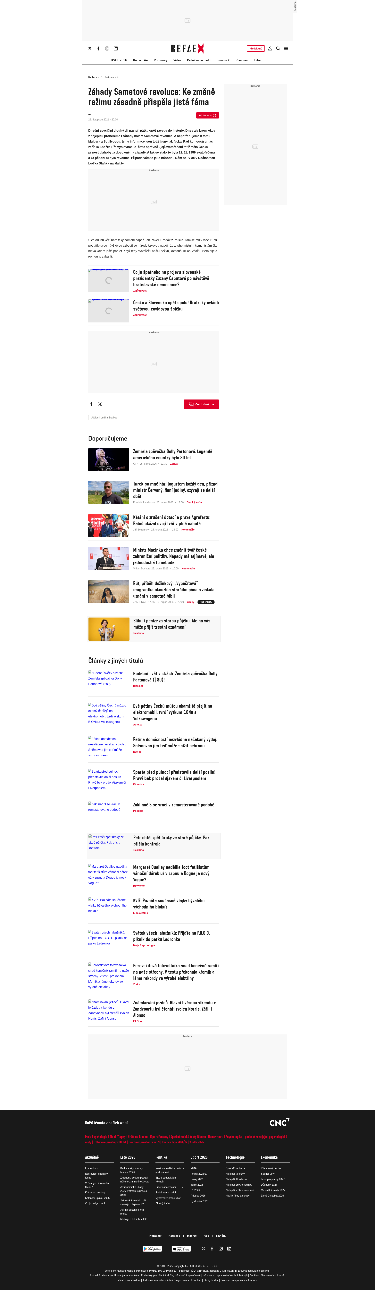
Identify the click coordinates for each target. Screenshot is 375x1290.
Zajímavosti (111, 77)
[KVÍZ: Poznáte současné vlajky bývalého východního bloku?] (108, 908)
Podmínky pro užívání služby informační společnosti (171, 1275)
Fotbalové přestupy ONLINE (110, 1142)
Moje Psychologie (96, 1137)
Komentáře (140, 60)
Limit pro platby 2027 (273, 1179)
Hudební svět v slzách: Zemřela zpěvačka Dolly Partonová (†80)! (175, 677)
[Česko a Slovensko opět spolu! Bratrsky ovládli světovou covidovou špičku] (108, 310)
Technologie (235, 1157)
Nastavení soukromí (272, 1275)
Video (177, 60)
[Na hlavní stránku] (187, 48)
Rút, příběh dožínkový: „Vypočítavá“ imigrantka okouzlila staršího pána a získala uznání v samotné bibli (173, 589)
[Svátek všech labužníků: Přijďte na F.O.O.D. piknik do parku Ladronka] (108, 941)
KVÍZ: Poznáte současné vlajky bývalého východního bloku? (168, 904)
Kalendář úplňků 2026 (97, 1198)
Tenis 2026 (197, 1184)
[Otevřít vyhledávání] (278, 48)
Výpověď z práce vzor (167, 1198)
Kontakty (155, 1235)
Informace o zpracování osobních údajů (225, 1275)
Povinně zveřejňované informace (239, 1280)
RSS (206, 1235)
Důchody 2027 (269, 1184)
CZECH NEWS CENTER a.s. (201, 1266)
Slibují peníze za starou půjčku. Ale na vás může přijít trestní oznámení (171, 624)
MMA (194, 1168)
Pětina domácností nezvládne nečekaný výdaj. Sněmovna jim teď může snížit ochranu (175, 742)
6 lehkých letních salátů (133, 1219)
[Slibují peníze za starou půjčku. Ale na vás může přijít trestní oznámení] (108, 629)
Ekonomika (269, 1157)
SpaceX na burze (235, 1168)
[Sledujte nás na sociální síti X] (90, 48)
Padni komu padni (199, 60)
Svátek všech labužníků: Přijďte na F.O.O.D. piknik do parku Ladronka (171, 936)
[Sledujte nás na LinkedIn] (115, 48)
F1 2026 (195, 1190)
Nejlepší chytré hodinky (239, 1184)
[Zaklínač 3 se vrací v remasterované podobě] (108, 813)
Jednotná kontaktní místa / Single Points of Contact (172, 1280)
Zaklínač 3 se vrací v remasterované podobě (173, 805)
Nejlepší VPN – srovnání (240, 1190)
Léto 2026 (127, 1157)
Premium (242, 60)
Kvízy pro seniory (95, 1192)
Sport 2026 (199, 1157)
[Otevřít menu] (286, 48)
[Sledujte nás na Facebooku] (98, 48)
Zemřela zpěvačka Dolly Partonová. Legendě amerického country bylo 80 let (172, 454)
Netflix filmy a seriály (238, 1195)
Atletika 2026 (198, 1195)
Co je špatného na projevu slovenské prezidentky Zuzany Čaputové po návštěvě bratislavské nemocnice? (171, 278)
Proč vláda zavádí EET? (169, 1187)
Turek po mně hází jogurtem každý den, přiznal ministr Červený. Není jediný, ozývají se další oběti (176, 490)
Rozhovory (160, 60)
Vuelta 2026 (196, 1142)
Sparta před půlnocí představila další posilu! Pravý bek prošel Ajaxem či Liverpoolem (174, 775)
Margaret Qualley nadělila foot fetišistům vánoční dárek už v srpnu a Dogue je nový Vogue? (171, 873)
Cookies (254, 1275)
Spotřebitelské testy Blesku (188, 1137)
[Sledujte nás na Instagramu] (107, 48)
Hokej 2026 (197, 1179)
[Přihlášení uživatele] (270, 48)
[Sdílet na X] (100, 404)
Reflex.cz (93, 77)
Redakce (174, 1235)
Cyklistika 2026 (199, 1201)
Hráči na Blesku (138, 1137)
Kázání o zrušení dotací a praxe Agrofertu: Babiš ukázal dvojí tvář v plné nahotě (171, 520)
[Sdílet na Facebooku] (91, 404)
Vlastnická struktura (129, 1280)
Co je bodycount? (95, 1203)
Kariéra (221, 1235)
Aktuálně (92, 1157)
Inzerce (192, 1235)
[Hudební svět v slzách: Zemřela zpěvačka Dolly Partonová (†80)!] (108, 681)
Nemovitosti (215, 1137)
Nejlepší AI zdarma (236, 1179)
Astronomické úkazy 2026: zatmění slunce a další (133, 1191)
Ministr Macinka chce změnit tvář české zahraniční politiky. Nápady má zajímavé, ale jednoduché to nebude (173, 556)
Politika (161, 1157)
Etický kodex (211, 1280)
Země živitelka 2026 (272, 1195)
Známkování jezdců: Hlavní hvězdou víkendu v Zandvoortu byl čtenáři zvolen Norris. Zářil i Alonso (174, 1009)
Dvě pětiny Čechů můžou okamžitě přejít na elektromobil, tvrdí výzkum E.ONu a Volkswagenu (172, 712)
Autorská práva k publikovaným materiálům (114, 1275)
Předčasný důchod (271, 1168)
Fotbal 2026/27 (199, 1173)
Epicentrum (91, 1168)
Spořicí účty (268, 1173)
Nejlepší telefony (235, 1173)
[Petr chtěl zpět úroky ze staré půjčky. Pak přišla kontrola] (108, 845)
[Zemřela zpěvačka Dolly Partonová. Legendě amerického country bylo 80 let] (108, 459)
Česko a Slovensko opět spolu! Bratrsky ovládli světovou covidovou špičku (176, 306)
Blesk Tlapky (118, 1137)
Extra (257, 60)
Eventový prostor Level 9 (144, 1142)
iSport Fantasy (159, 1137)
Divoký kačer (162, 1203)
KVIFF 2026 (119, 60)
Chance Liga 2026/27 (174, 1142)
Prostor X (223, 60)
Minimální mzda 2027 (273, 1190)
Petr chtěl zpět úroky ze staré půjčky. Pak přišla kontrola (171, 841)
